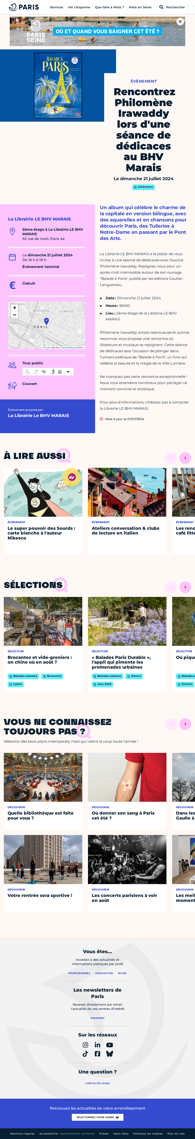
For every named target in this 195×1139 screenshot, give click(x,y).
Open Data (121, 1133)
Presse (104, 1133)
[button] (46, 321)
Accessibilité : (67, 1133)
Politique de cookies (148, 1133)
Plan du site (176, 1133)
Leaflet (47, 347)
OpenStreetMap (67, 347)
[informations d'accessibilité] (48, 372)
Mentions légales (22, 1133)
